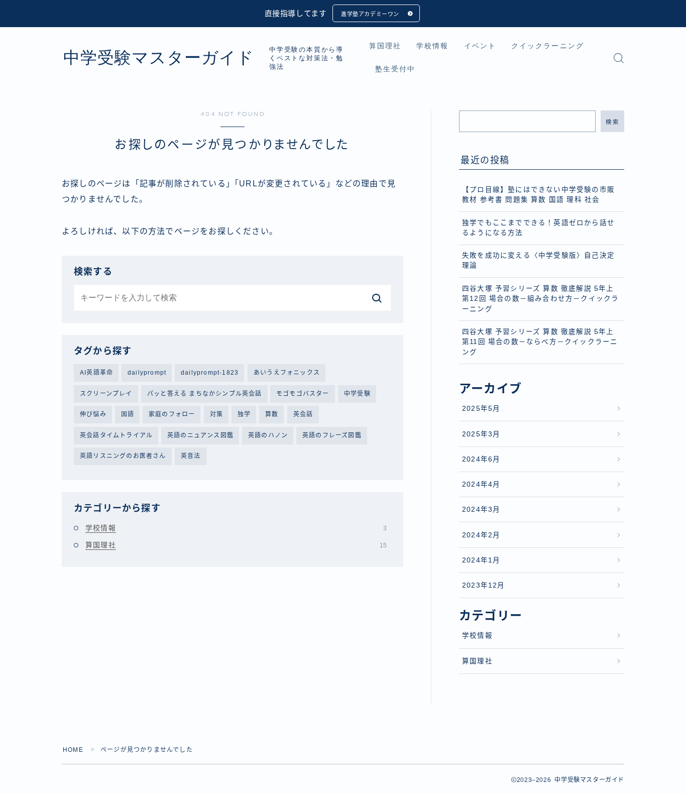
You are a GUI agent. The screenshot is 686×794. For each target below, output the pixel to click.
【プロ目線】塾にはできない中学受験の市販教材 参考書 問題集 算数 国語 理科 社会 (538, 194)
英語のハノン (268, 435)
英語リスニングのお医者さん (123, 456)
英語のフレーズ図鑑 (332, 435)
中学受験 (357, 393)
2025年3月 (481, 434)
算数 (271, 414)
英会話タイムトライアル (116, 435)
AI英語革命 (96, 372)
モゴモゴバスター (302, 393)
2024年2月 (481, 535)
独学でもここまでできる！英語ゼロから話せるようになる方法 (538, 228)
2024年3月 (481, 509)
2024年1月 (481, 560)
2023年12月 (483, 585)
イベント (480, 46)
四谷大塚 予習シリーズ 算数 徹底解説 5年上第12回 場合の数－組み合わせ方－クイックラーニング (540, 299)
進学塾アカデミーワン (370, 14)
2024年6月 (481, 459)
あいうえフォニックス (287, 372)
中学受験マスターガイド (158, 58)
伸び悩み (93, 414)
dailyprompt (147, 372)
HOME (73, 749)
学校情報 (432, 46)
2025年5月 (481, 408)
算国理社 (385, 46)
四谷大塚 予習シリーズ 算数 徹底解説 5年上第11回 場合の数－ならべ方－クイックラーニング (540, 342)
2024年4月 (481, 484)
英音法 (191, 456)
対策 (216, 414)
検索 (612, 122)
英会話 (303, 414)
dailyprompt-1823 (210, 372)
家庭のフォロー (172, 414)
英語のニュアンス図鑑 (200, 435)
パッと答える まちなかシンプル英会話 (204, 393)
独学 (244, 414)
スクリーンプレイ (106, 393)
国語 (127, 414)
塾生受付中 (395, 69)
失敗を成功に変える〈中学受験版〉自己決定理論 (538, 260)
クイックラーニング (547, 46)
